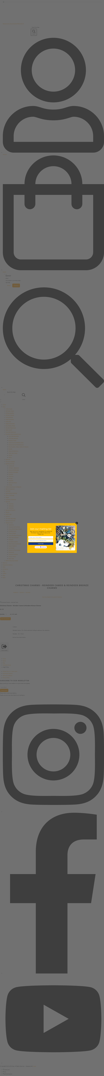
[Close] (77, 523)
